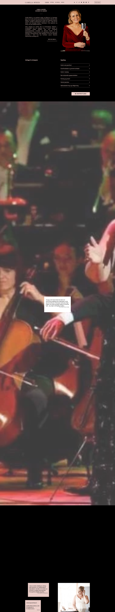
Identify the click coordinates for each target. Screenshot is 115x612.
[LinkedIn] (74, 2)
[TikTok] (79, 2)
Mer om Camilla (52, 39)
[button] (26, 63)
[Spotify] (83, 2)
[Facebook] (76, 2)
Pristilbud (97, 2)
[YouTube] (81, 2)
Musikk (62, 2)
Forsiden (47, 2)
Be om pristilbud (80, 93)
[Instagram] (88, 2)
